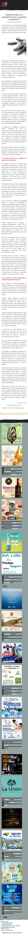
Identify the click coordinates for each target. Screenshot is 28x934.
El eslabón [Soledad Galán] (17, 408)
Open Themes (11, 932)
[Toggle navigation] (24, 3)
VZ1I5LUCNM (9, 930)
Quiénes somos (5, 921)
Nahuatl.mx (19, 932)
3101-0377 (6, 928)
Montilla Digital (8, 922)
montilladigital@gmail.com (8, 927)
